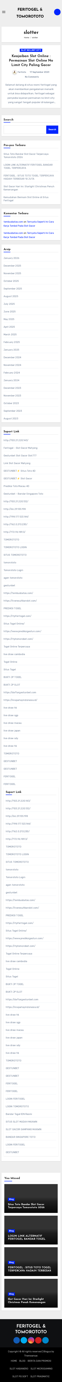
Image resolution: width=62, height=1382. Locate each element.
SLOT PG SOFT (20, 1376)
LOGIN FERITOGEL (15, 1098)
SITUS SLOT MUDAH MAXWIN (21, 1121)
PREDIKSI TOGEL (12, 608)
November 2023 (12, 395)
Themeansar (30, 1355)
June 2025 (10, 311)
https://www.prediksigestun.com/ (22, 631)
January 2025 (11, 349)
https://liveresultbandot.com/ (20, 600)
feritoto (22, 72)
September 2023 (13, 411)
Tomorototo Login (13, 570)
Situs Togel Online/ (14, 623)
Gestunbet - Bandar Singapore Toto (23, 493)
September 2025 (13, 288)
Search (9, 119)
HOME (14, 1361)
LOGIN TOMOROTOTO (17, 1106)
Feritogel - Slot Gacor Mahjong (21, 448)
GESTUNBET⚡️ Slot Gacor (18, 478)
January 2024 (11, 380)
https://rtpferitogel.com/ (18, 616)
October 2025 (11, 281)
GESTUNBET (10, 761)
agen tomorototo (13, 577)
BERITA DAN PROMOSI (39, 1361)
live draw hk (10, 707)
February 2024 (12, 372)
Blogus (47, 1351)
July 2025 (9, 304)
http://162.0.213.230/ (16, 524)
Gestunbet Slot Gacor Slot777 (20, 455)
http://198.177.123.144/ (16, 516)
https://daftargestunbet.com (20, 692)
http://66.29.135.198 (15, 509)
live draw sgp (11, 715)
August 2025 (11, 296)
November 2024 (12, 365)
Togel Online (10, 662)
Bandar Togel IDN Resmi (19, 1114)
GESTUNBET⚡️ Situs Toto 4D (20, 471)
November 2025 (12, 273)
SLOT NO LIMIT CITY (31, 50)
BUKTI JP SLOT (12, 684)
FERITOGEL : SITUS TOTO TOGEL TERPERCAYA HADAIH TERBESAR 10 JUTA (29, 1270)
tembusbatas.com (13, 221)
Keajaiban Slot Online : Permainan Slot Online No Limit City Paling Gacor (31, 60)
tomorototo (10, 562)
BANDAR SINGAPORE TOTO (20, 1137)
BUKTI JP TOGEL (13, 677)
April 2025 (9, 326)
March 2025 (10, 334)
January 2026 (11, 258)
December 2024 (12, 357)
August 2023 (11, 418)
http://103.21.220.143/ (16, 440)
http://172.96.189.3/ (15, 532)
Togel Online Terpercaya (17, 646)
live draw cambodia (14, 654)
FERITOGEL (10, 776)
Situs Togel (10, 669)
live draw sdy (11, 738)
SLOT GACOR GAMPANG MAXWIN (24, 1129)
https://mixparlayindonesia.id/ (20, 700)
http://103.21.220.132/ (16, 501)
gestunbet (9, 585)
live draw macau (13, 723)
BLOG (22, 1361)
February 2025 (12, 342)
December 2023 (12, 388)
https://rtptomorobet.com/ (18, 639)
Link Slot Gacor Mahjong (17, 463)
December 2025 (12, 265)
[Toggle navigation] (3, 12)
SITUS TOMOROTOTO (15, 555)
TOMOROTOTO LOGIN (15, 547)
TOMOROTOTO (11, 539)
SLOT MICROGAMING (41, 1368)
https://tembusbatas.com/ (18, 593)
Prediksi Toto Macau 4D (16, 486)
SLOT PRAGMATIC (40, 1376)
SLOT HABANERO (19, 1368)
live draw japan (12, 730)
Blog (11, 1199)
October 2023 (11, 403)
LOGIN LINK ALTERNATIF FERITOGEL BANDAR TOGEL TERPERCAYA (26, 1239)
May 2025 (9, 319)
